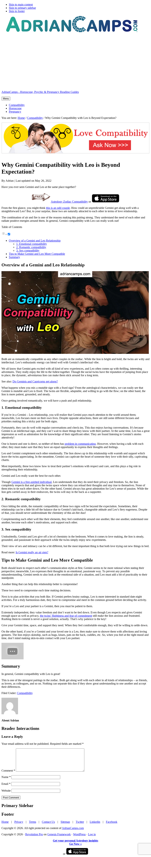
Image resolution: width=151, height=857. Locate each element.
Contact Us (48, 821)
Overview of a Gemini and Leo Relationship (35, 240)
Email (5, 783)
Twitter (80, 821)
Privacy (18, 821)
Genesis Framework (59, 834)
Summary (14, 257)
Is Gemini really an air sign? (32, 552)
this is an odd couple (58, 207)
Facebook (111, 821)
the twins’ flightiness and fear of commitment (66, 615)
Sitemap (65, 821)
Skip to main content (21, 4)
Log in (92, 834)
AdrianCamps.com (73, 828)
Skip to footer (17, 11)
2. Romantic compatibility (31, 247)
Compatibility (25, 693)
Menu (6, 98)
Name (6, 777)
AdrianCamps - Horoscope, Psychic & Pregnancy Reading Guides (40, 92)
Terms (32, 821)
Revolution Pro (34, 834)
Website (6, 790)
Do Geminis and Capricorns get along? (35, 381)
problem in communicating (80, 443)
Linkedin (95, 821)
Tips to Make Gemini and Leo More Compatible (37, 253)
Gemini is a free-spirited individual (31, 482)
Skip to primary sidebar (22, 7)
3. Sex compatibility (27, 250)
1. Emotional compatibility (31, 243)
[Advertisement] (75, 61)
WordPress (79, 834)
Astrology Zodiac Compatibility (69, 201)
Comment (8, 770)
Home (5, 821)
